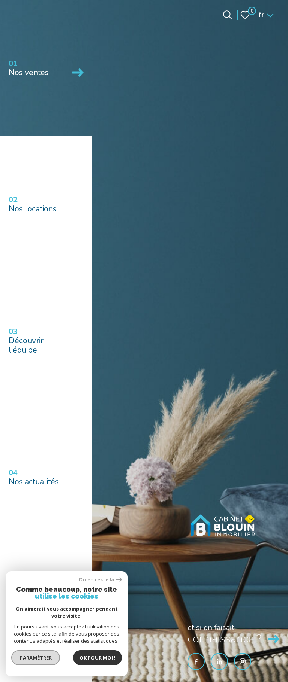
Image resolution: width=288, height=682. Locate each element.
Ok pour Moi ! (98, 657)
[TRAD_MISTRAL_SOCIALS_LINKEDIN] (219, 661)
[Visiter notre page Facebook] (196, 661)
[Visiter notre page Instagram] (242, 661)
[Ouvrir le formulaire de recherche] (227, 14)
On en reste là (96, 579)
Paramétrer (36, 657)
